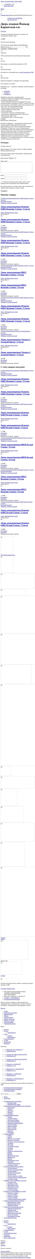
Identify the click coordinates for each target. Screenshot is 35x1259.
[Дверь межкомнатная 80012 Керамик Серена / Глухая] (17, 265)
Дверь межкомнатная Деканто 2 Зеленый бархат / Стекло (15, 340)
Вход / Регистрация (9, 1238)
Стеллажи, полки (12, 1165)
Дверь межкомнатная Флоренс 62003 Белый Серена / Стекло (15, 413)
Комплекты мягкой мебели (15, 1123)
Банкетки (10, 1131)
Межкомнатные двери (11, 212)
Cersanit (3, 975)
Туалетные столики (13, 1146)
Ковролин (10, 1114)
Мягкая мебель (8, 1014)
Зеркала (9, 1137)
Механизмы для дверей (14, 1213)
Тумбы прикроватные (13, 1163)
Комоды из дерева (12, 1196)
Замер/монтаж (11, 1032)
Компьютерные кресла (14, 1202)
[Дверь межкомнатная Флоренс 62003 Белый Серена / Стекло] (17, 405)
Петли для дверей (12, 1214)
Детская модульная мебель (15, 1169)
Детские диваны (12, 1124)
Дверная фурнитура (10, 1023)
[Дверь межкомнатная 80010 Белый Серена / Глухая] (17, 438)
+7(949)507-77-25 (9, 4)
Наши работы (11, 1037)
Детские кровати (12, 1168)
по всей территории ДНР (26, 72)
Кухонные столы (12, 1188)
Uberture (3, 938)
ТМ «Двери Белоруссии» (8, 555)
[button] (4, 229)
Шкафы (9, 1152)
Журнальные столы (13, 1155)
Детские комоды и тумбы (14, 1176)
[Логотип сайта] (8, 12)
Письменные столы (13, 1160)
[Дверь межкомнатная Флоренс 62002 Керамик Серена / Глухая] (17, 372)
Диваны (9, 1117)
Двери (8, 15)
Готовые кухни (11, 1182)
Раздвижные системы (13, 1216)
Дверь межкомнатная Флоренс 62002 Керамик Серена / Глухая (15, 380)
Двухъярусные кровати (14, 1173)
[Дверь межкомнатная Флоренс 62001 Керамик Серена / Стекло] (17, 299)
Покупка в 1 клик (12, 48)
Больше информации (13, 1257)
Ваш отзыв (4, 161)
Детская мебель (8, 1017)
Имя (2, 175)
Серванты (10, 1143)
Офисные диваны (12, 1205)
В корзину (3, 48)
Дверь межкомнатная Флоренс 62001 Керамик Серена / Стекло (15, 307)
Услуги (6, 1031)
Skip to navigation (6, 1)
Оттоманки (10, 1132)
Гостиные (10, 1148)
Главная (3, 15)
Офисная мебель (9, 1022)
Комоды (9, 1159)
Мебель (6, 1016)
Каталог (3, 1008)
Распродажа (7, 1042)
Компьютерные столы (13, 1204)
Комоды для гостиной (13, 1138)
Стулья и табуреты (12, 1190)
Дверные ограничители (14, 1208)
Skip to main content (16, 1)
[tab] (7, 91)
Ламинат (10, 1112)
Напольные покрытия (10, 1013)
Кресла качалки (11, 1129)
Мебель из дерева (9, 1020)
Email (3, 178)
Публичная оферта (9, 1091)
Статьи (6, 1040)
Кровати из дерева (12, 1193)
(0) (1, 215)
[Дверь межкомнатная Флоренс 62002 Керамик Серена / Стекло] (17, 200)
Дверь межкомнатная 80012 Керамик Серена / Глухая (13, 273)
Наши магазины (8, 6)
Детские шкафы (12, 1171)
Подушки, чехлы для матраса (15, 1141)
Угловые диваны (12, 1118)
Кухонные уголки (12, 1183)
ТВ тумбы (10, 1145)
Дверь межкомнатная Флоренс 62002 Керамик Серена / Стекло (15, 208)
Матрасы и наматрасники (14, 1151)
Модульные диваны (13, 1120)
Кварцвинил (11, 1107)
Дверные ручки (11, 1210)
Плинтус (10, 1109)
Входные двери (11, 1103)
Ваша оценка (5, 158)
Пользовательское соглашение (13, 1089)
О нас (5, 1034)
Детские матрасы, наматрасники (16, 1177)
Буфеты (9, 1135)
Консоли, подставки (13, 1140)
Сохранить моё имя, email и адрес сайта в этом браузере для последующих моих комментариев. (15, 182)
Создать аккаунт (5, 1251)
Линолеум (10, 1110)
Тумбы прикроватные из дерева (16, 1199)
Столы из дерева (12, 1194)
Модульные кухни (12, 1185)
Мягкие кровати (12, 1126)
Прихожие (10, 1162)
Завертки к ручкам (12, 1211)
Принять (28, 1257)
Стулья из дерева (12, 1197)
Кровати (9, 1154)
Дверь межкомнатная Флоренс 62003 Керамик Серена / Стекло (15, 241)
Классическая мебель (13, 1121)
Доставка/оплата (9, 1039)
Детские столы (11, 1174)
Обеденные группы (13, 1187)
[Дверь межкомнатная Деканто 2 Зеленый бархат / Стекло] (17, 333)
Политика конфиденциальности (13, 1087)
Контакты (7, 1043)
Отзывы (9, 1035)
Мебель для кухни (9, 1019)
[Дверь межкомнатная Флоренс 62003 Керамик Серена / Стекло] (17, 233)
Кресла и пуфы (11, 1128)
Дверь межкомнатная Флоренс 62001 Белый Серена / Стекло (15, 511)
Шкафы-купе (11, 1157)
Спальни (10, 1149)
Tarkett (2, 939)
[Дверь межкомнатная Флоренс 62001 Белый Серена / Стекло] (17, 503)
